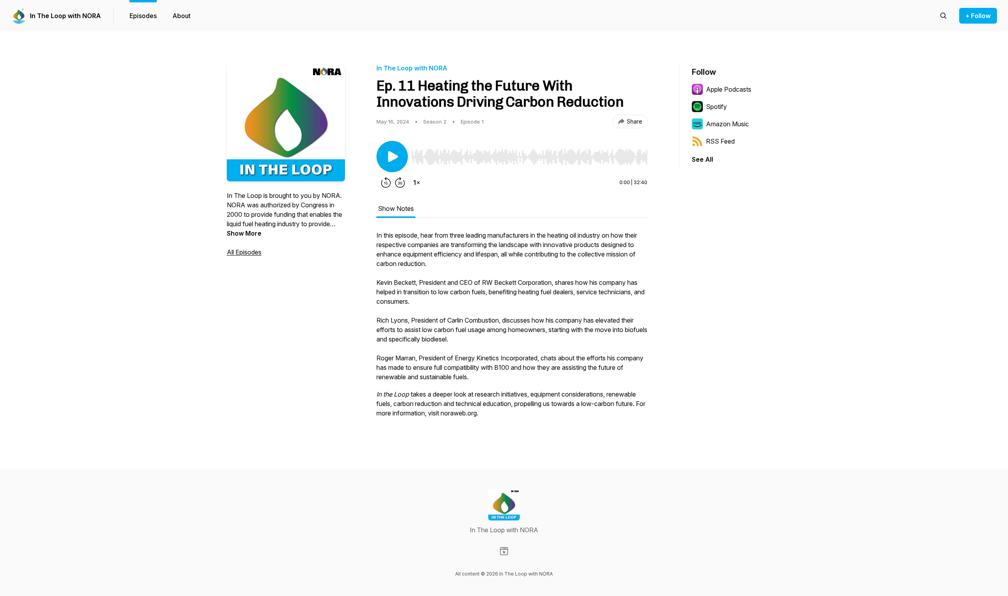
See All (702, 159)
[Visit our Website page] (504, 551)
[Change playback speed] (416, 182)
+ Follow (978, 16)
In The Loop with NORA (65, 16)
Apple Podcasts (728, 89)
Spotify (716, 107)
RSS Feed (720, 141)
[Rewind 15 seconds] (385, 182)
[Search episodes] (943, 15)
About (181, 16)
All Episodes (244, 252)
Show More (244, 233)
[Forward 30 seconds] (400, 182)
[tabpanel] (511, 328)
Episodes (143, 16)
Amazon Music (727, 124)
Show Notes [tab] (396, 208)
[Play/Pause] (392, 156)
